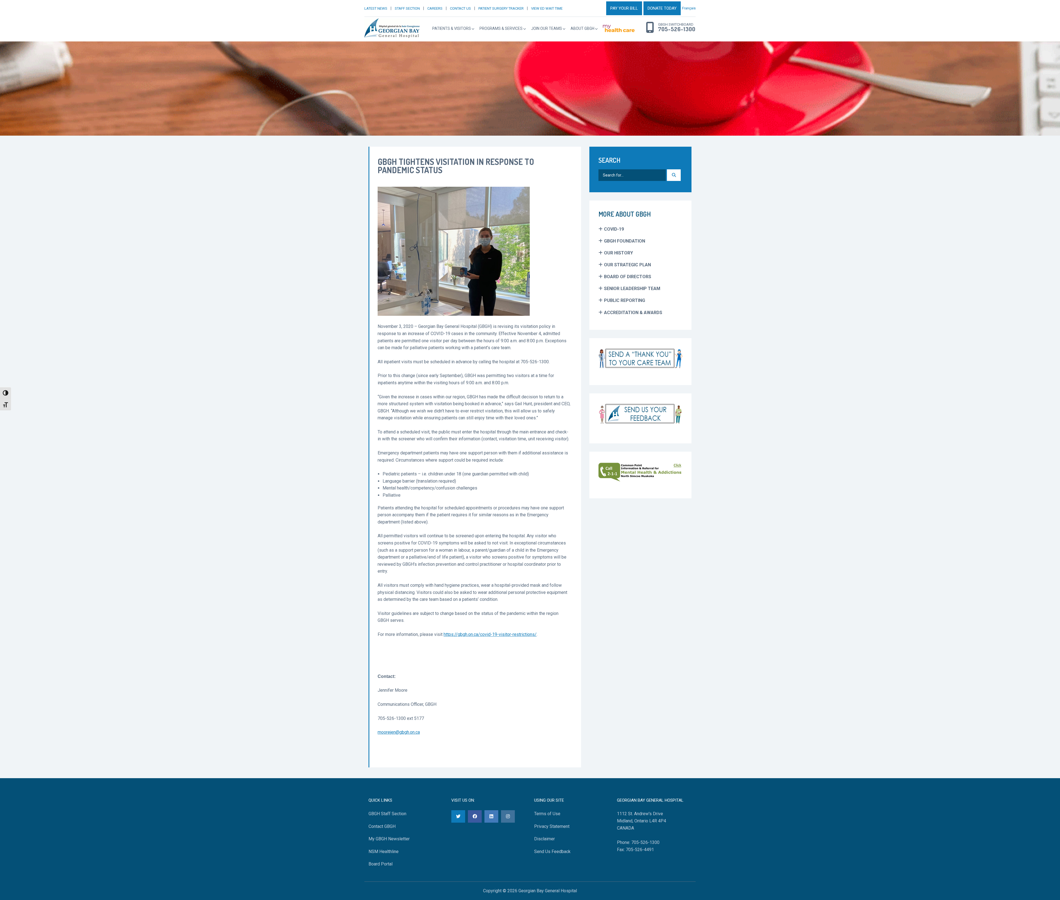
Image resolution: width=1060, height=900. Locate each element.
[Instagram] (508, 816)
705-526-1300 (676, 29)
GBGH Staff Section (387, 813)
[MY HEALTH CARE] (619, 28)
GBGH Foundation (624, 241)
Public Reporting (624, 300)
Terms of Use (547, 813)
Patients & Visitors (451, 28)
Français (689, 8)
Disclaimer (544, 838)
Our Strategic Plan (627, 264)
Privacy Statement (551, 826)
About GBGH (582, 28)
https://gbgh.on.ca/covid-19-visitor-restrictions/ (490, 634)
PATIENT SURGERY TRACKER (501, 8)
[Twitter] (458, 816)
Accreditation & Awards (633, 312)
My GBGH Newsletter (389, 838)
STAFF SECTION (407, 8)
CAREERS (434, 8)
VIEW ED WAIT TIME (547, 8)
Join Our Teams (546, 28)
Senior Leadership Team (632, 288)
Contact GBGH (382, 826)
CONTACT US (460, 8)
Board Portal (381, 864)
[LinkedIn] (491, 816)
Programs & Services (501, 28)
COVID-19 (614, 229)
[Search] (674, 175)
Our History (618, 253)
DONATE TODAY (662, 8)
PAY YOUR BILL (624, 8)
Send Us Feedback (552, 851)
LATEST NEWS (375, 8)
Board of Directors (627, 276)
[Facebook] (475, 816)
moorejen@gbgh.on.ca (399, 732)
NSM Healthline (384, 851)
